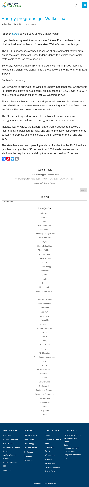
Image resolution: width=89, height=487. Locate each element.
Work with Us (50, 455)
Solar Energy (29, 439)
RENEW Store (50, 463)
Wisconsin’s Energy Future (44, 183)
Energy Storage (45, 258)
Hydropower (29, 456)
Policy (44, 341)
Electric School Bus (44, 246)
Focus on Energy (44, 267)
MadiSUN (44, 312)
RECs (44, 365)
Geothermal (44, 271)
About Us (7, 435)
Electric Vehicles (44, 250)
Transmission (44, 398)
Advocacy (44, 217)
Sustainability (44, 386)
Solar (44, 378)
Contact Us (7, 470)
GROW (44, 275)
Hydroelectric (44, 287)
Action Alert (44, 213)
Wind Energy (29, 444)
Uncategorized (31, 24)
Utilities (44, 406)
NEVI (44, 332)
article (15, 33)
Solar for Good (44, 382)
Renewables (44, 374)
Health (44, 279)
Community (44, 230)
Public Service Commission (44, 357)
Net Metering (44, 324)
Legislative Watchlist (44, 299)
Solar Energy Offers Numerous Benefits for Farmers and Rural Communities (44, 179)
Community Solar (44, 238)
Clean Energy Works (45, 225)
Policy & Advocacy (31, 435)
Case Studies (8, 444)
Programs (44, 349)
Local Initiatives (44, 308)
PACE (44, 337)
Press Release (44, 345)
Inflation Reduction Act (44, 291)
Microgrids (44, 320)
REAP (44, 361)
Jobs (44, 295)
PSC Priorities (44, 353)
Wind (45, 415)
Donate (48, 435)
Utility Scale (44, 411)
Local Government (44, 304)
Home (44, 283)
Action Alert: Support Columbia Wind (44, 175)
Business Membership (53, 439)
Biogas (44, 221)
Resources (28, 460)
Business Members (10, 439)
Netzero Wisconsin (44, 328)
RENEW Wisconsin (44, 369)
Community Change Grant (45, 234)
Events (44, 262)
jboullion (7, 24)
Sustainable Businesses (44, 394)
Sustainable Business (44, 390)
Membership (44, 316)
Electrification (44, 254)
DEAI (44, 242)
